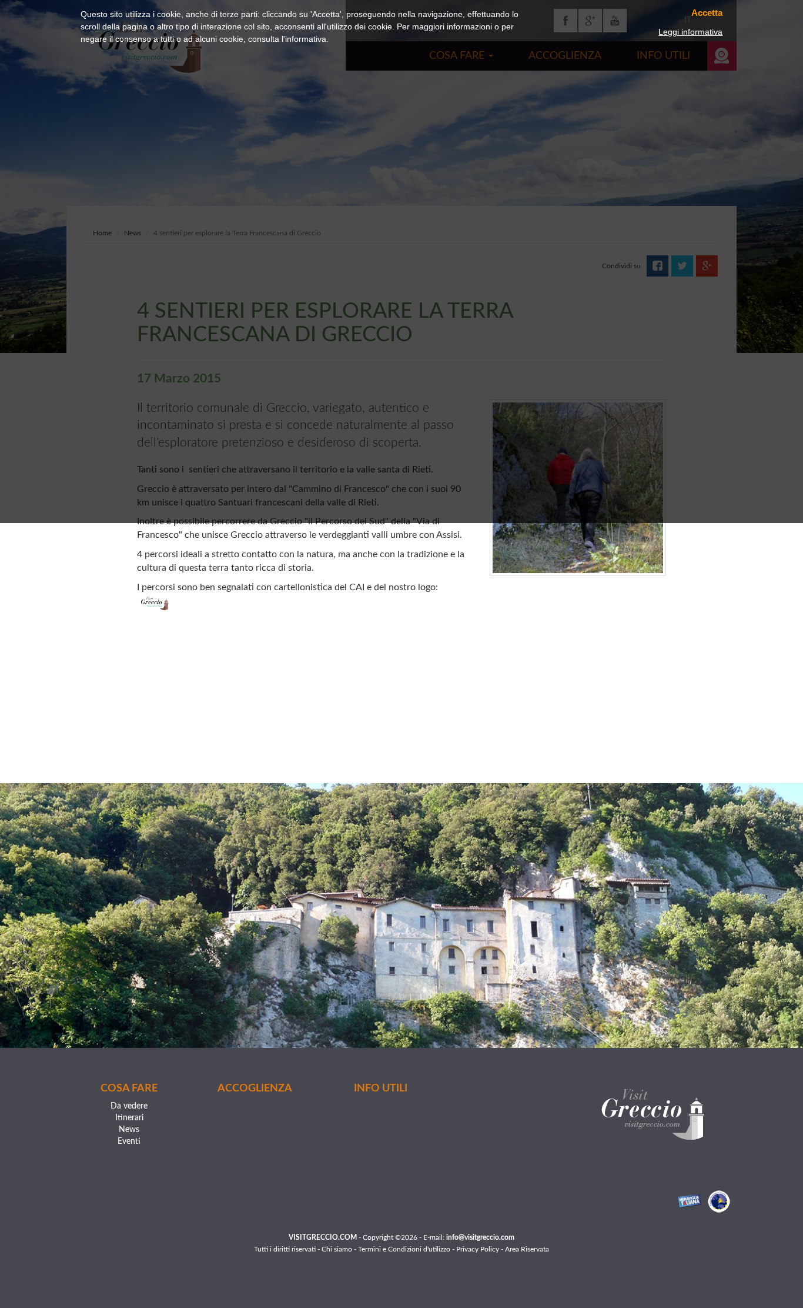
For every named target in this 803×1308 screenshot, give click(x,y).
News (129, 1130)
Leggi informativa (690, 31)
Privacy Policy (477, 1249)
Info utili (380, 1088)
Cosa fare (129, 1088)
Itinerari (129, 1118)
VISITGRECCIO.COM (323, 1237)
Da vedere (129, 1106)
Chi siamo (337, 1249)
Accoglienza (255, 1088)
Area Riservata (527, 1249)
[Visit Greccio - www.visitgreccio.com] (652, 1114)
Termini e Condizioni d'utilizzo (404, 1249)
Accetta (706, 13)
